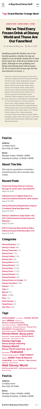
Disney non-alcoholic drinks (14, 88)
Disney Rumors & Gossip (12, 280)
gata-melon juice (11, 99)
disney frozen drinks (17, 85)
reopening (6, 360)
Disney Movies (8, 265)
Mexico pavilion (10, 105)
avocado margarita (11, 79)
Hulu (4, 289)
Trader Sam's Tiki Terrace (21, 117)
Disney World (10, 346)
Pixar (4, 298)
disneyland (6, 329)
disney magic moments (9, 331)
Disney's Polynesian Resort (25, 90)
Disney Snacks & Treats (17, 338)
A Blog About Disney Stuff (20, 4)
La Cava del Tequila (12, 101)
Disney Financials (9, 250)
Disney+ (5, 286)
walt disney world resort (28, 368)
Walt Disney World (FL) (10, 368)
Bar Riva (22, 79)
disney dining (22, 325)
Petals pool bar (10, 108)
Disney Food (11, 24)
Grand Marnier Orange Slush (28, 99)
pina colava (20, 108)
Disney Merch (8, 262)
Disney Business (9, 244)
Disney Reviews (9, 277)
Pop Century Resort (21, 110)
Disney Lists (7, 259)
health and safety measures (10, 355)
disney (13, 83)
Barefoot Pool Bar (32, 79)
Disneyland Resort (18, 329)
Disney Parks (23, 24)
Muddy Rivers (21, 105)
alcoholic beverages (19, 76)
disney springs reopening (13, 343)
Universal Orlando (13, 362)
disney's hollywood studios (13, 323)
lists (11, 103)
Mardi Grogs (29, 103)
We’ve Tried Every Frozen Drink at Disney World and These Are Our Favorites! (20, 35)
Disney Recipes (8, 274)
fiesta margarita (17, 96)
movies (4, 358)
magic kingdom (19, 103)
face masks (5, 352)
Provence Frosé (10, 114)
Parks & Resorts (24, 357)
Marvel (5, 292)
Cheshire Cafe (10, 81)
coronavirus (19, 318)
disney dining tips (22, 83)
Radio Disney (7, 301)
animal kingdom (8, 318)
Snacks (29, 114)
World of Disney (6, 370)
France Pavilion (29, 96)
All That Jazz (31, 76)
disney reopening (15, 336)
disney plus (5, 336)
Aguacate (8, 76)
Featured (8, 96)
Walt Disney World (17, 119)
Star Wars (6, 307)
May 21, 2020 (32, 46)
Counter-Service (31, 318)
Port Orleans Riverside (24, 112)
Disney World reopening (13, 349)
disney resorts (10, 90)
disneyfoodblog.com (16, 46)
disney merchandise (26, 331)
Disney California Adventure (9, 325)
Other (32, 24)
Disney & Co (18, 320)
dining (4, 320)
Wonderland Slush (11, 121)
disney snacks (6, 338)
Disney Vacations (9, 283)
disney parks (29, 88)
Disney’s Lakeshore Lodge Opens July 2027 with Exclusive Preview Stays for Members (18, 218)
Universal (5, 362)
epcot (30, 94)
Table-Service (30, 360)
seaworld (14, 360)
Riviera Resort (21, 114)
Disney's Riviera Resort (19, 94)
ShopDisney (7, 304)
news (11, 357)
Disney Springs (11, 340)
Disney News (29, 85)
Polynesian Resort (31, 108)
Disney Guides (8, 256)
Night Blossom (32, 105)
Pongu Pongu (9, 110)
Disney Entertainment (19, 327)
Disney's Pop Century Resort (15, 92)
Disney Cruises (8, 247)
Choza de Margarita (22, 81)
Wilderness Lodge (31, 119)
